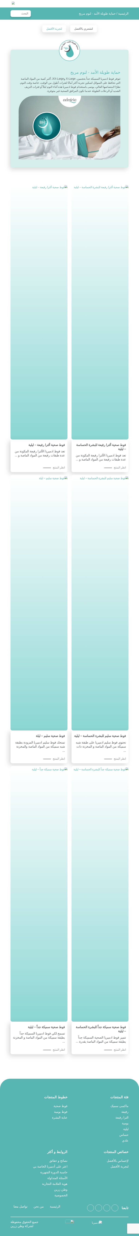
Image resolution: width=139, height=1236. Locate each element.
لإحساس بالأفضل (117, 1160)
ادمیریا (13, 3)
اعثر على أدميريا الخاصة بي (50, 1166)
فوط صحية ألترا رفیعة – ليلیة (46, 445)
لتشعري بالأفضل (83, 28)
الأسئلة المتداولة (57, 1178)
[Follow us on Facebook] (98, 1207)
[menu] (126, 4)
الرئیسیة (123, 13)
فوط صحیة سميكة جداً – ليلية (46, 1027)
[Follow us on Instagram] (115, 1207)
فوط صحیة (60, 1106)
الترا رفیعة (121, 1117)
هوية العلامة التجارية (54, 1183)
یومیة (125, 1123)
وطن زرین (60, 1189)
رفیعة (124, 1111)
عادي (125, 1140)
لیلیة (125, 1129)
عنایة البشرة (59, 1117)
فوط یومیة (60, 1111)
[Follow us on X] (106, 1207)
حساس (123, 1135)
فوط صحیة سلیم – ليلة (50, 736)
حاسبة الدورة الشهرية (53, 1172)
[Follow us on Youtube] (90, 1207)
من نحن (39, 1206)
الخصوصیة (60, 1195)
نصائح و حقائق (58, 1160)
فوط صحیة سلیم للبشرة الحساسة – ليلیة (100, 736)
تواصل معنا (20, 1206)
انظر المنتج (120, 467)
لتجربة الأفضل (54, 28)
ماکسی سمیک (119, 1106)
